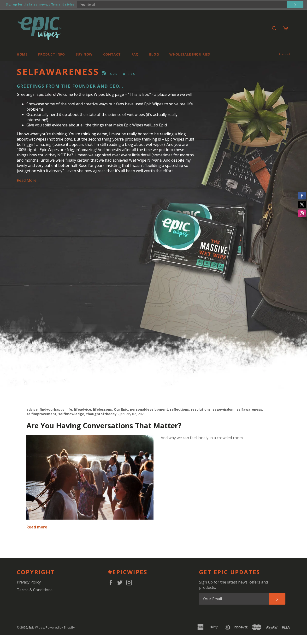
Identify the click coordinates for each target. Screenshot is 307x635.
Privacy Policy (29, 582)
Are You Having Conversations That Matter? (104, 426)
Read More (26, 180)
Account (284, 54)
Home (22, 54)
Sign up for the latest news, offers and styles (40, 4)
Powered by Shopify (60, 627)
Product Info (51, 54)
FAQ (135, 54)
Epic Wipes (36, 627)
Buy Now (84, 54)
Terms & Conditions (35, 589)
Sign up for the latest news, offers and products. (233, 584)
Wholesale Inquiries (189, 54)
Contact (112, 54)
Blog (154, 54)
